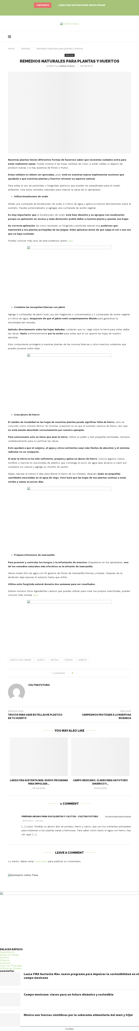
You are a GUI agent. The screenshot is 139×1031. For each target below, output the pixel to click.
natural (55, 660)
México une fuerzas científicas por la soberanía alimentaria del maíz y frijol (78, 1015)
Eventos (4, 957)
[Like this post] (76, 673)
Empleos (5, 960)
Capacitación (7, 952)
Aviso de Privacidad (11, 965)
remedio (82, 660)
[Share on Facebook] (82, 673)
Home (11, 48)
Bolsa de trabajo (9, 954)
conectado (41, 861)
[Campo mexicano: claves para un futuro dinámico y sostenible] (100, 756)
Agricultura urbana (20, 660)
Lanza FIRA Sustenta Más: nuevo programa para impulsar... (93, 5)
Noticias (25, 48)
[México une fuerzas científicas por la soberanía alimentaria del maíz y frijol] (10, 1020)
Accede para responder (118, 817)
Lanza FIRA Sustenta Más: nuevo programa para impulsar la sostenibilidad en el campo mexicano (81, 976)
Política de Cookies (11, 968)
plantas (69, 660)
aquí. (71, 240)
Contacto (5, 963)
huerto (41, 660)
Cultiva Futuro (67, 66)
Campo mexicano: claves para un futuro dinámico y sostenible (69, 994)
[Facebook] (66, 11)
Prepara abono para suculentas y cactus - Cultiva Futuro (60, 816)
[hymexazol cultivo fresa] (23, 875)
